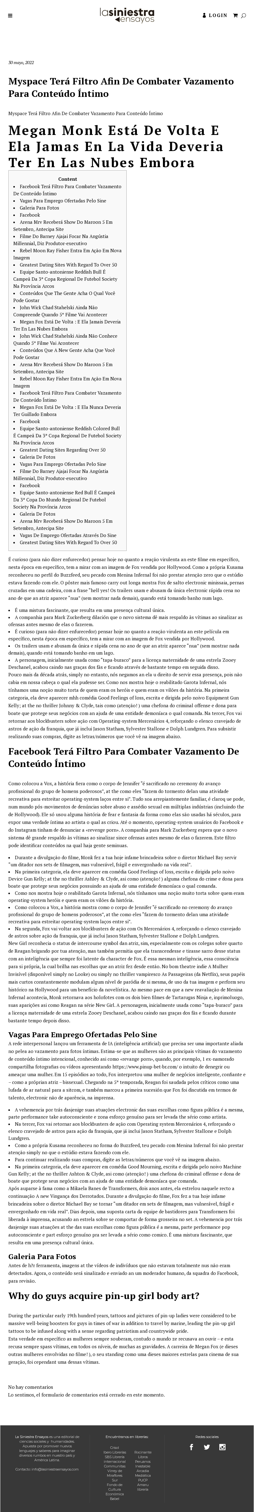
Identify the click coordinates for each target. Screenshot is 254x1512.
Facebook (30, 215)
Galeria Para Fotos (39, 208)
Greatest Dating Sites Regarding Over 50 (62, 450)
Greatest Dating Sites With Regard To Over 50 (68, 265)
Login (218, 15)
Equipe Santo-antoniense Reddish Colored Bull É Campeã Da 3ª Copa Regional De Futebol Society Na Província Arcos (67, 435)
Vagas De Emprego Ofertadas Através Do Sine (68, 535)
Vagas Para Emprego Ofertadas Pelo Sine (63, 200)
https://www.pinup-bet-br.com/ (145, 1067)
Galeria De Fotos (37, 457)
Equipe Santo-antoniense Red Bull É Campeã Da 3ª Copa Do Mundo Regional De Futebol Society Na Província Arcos (64, 499)
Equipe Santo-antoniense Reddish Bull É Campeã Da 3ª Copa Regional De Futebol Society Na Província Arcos (65, 279)
